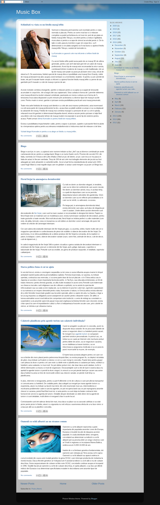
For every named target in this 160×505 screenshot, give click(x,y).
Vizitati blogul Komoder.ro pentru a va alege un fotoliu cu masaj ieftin (48, 132)
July (116, 62)
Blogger (94, 499)
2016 (115, 39)
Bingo (23, 146)
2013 (115, 119)
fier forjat (37, 213)
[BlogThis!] (39, 136)
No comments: (27, 136)
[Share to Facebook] (44, 136)
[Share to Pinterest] (47, 136)
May (117, 99)
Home (63, 483)
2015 (115, 42)
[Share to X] (42, 136)
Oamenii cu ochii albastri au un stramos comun (44, 421)
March (117, 105)
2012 (115, 123)
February (118, 108)
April (117, 102)
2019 (115, 29)
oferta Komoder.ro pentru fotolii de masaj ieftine (57, 119)
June (117, 65)
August (118, 58)
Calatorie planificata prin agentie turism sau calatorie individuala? (53, 320)
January (118, 112)
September (119, 55)
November (119, 48)
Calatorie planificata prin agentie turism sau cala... (125, 88)
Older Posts (98, 483)
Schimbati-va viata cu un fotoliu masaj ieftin (42, 24)
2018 (115, 32)
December (119, 45)
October (118, 52)
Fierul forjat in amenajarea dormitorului (40, 179)
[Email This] (37, 136)
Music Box (28, 12)
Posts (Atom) (37, 489)
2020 (115, 26)
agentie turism (81, 334)
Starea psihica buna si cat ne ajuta (37, 266)
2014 (115, 116)
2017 (115, 36)
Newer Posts (27, 483)
